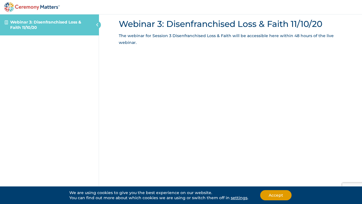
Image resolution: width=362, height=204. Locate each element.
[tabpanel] (230, 39)
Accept (276, 195)
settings (239, 197)
